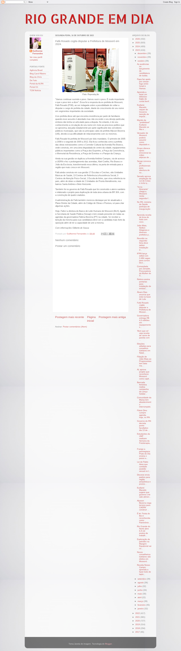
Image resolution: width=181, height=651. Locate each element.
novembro (142, 57)
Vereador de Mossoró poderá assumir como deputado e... (144, 139)
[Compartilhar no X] (107, 233)
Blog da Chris (36, 77)
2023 (137, 50)
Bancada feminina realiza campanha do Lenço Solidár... (143, 388)
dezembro (142, 53)
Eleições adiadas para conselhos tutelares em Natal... (144, 348)
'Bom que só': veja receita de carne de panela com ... (143, 335)
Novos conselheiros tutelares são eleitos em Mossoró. (144, 556)
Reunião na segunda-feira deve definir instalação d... (142, 244)
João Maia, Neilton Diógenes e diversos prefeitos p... (143, 230)
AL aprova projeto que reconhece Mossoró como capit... (144, 374)
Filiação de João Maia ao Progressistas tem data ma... (144, 361)
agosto (141, 583)
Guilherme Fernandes (38, 52)
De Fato (33, 80)
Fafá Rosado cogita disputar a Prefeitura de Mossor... (144, 307)
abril (140, 597)
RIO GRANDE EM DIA (89, 18)
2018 (137, 628)
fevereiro (142, 605)
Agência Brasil (36, 70)
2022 (137, 613)
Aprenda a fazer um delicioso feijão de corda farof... (144, 96)
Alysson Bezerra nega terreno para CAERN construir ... (144, 505)
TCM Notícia (35, 90)
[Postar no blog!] (105, 233)
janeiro (141, 609)
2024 (137, 46)
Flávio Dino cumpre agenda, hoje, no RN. (143, 413)
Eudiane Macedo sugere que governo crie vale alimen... (144, 492)
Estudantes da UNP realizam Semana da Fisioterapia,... (144, 439)
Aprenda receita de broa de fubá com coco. (144, 218)
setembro (142, 579)
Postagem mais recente (69, 317)
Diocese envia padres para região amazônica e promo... (144, 479)
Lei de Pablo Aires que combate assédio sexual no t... (144, 466)
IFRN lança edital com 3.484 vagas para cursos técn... (143, 258)
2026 (137, 39)
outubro (141, 61)
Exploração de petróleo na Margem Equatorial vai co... (144, 544)
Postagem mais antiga (112, 317)
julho (140, 586)
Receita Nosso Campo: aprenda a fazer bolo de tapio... (144, 569)
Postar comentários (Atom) (75, 327)
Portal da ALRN (36, 84)
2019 (137, 624)
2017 (137, 632)
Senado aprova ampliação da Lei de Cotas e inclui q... (144, 179)
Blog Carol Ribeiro (38, 74)
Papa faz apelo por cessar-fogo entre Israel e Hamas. (143, 84)
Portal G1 (34, 87)
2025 (137, 43)
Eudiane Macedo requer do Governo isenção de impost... (143, 111)
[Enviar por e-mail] (102, 233)
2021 (137, 617)
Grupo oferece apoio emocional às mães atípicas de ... (144, 153)
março (141, 601)
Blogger (108, 644)
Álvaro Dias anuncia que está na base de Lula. (144, 295)
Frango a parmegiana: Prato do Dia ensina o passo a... (143, 453)
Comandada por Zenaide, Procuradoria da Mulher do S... (144, 271)
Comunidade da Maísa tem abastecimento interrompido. (144, 402)
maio (140, 594)
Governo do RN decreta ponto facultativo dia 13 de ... (144, 425)
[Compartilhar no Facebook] (110, 233)
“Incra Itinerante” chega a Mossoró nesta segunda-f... (143, 192)
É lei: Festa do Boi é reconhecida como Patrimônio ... (144, 518)
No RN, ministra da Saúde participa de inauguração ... (144, 206)
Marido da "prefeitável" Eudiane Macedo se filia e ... (143, 124)
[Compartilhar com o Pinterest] (113, 233)
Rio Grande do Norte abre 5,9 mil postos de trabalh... (143, 531)
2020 (137, 621)
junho (140, 590)
